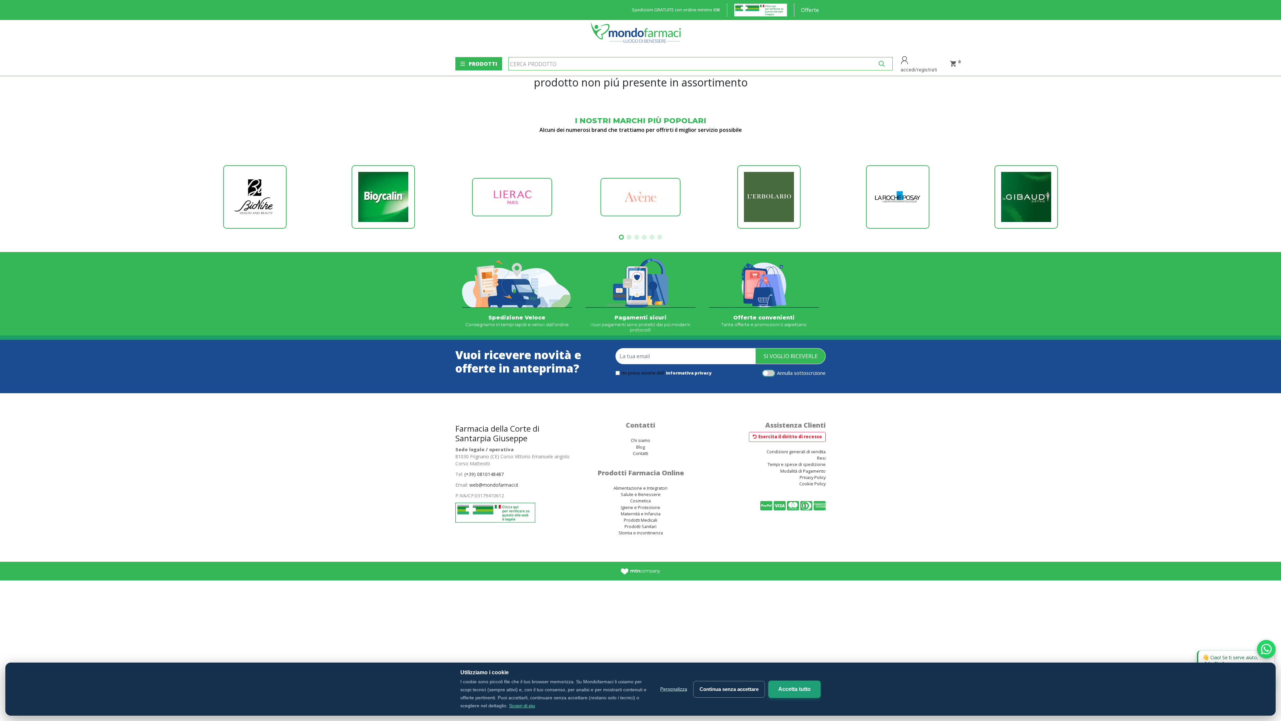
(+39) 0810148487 (484, 474)
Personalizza (673, 689)
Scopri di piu (522, 705)
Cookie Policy (812, 484)
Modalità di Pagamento (803, 471)
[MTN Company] (641, 571)
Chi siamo (640, 440)
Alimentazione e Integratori (640, 488)
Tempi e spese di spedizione (797, 464)
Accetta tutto (794, 689)
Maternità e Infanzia (641, 514)
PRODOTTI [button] (483, 63)
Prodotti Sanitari (640, 526)
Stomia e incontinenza (640, 533)
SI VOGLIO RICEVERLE (791, 356)
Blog (640, 447)
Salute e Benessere (641, 494)
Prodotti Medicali (640, 520)
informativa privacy (689, 373)
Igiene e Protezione (640, 507)
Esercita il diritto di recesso (790, 437)
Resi (821, 458)
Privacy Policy (813, 477)
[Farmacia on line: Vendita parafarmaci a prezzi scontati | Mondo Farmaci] (637, 36)
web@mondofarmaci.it (493, 485)
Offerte (810, 10)
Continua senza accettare (729, 689)
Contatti (640, 453)
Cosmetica (640, 501)
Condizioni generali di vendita (796, 452)
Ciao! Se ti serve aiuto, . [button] (1236, 658)
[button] (621, 237)
